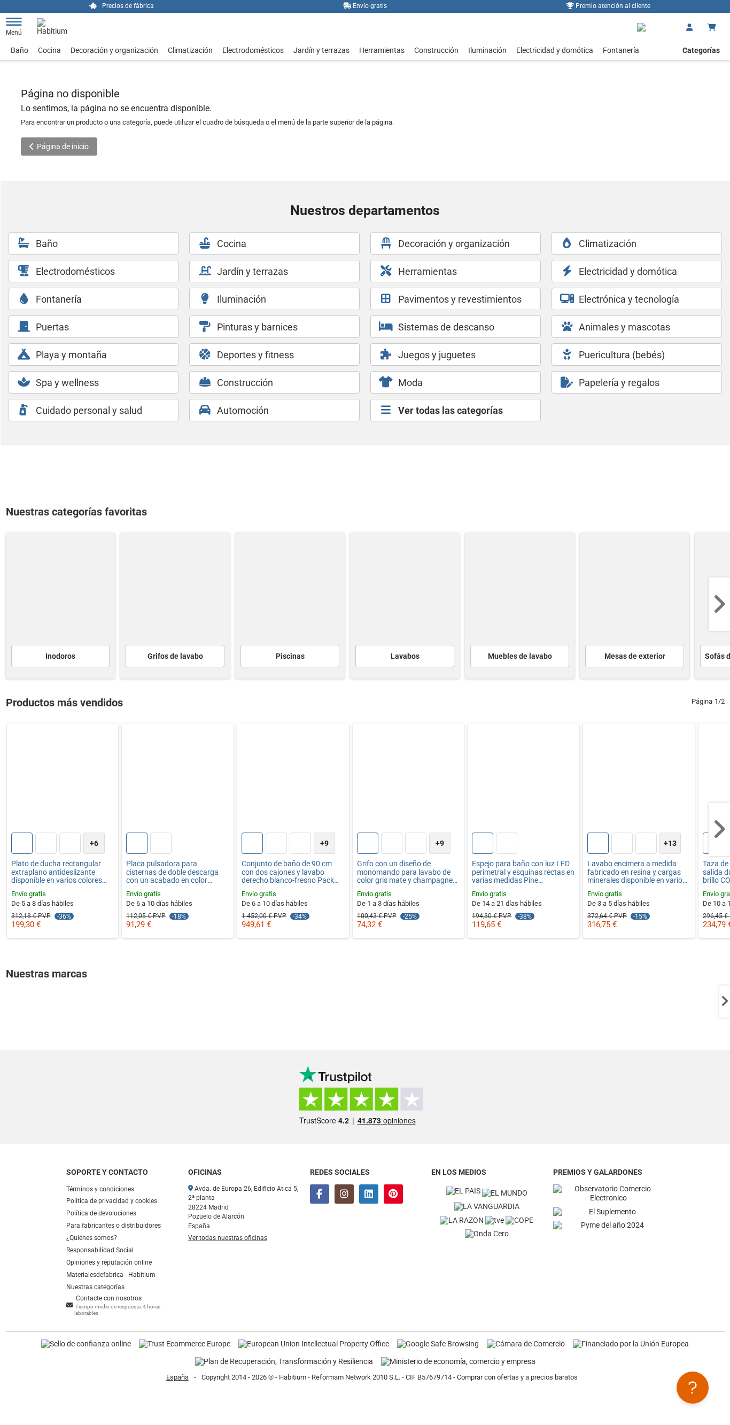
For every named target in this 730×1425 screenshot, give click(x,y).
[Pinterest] (393, 1194)
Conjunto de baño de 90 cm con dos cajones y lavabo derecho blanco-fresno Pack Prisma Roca (288, 872)
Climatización (190, 50)
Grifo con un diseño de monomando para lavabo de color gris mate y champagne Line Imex (405, 872)
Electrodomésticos (253, 50)
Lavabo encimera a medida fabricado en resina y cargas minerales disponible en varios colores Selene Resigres (636, 872)
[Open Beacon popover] (693, 1388)
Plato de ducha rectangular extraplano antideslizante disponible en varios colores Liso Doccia (56, 872)
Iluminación (487, 50)
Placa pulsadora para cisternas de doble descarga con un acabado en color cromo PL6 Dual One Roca (172, 872)
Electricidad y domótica (554, 50)
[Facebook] (319, 1194)
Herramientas (382, 50)
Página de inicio (63, 146)
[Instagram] (344, 1194)
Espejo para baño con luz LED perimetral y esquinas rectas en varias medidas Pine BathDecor (523, 872)
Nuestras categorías (95, 1287)
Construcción (436, 50)
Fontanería (621, 50)
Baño (19, 50)
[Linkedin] (368, 1194)
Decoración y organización (114, 50)
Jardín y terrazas (321, 50)
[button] (719, 604)
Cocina (49, 50)
